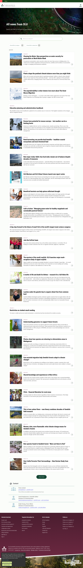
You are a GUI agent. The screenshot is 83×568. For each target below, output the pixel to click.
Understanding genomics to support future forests (40, 322)
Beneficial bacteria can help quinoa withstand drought (41, 191)
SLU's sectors (24, 528)
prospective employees (27, 526)
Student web (4, 520)
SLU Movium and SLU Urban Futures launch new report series (44, 174)
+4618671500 (29, 489)
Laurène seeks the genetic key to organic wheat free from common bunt (45, 293)
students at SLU (25, 522)
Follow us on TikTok (67, 524)
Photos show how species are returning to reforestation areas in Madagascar (45, 340)
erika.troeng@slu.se (24, 507)
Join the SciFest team (30, 240)
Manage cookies (34, 550)
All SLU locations (45, 520)
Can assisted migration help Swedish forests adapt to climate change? (44, 359)
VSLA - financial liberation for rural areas (37, 392)
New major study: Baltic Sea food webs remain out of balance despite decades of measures (46, 158)
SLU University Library (6, 522)
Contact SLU (44, 530)
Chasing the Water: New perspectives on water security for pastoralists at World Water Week (43, 57)
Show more (41, 477)
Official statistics (5, 532)
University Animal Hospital (7, 524)
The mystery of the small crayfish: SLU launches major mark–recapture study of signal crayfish (44, 258)
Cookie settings (5, 560)
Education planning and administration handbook (26, 108)
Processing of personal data (44, 550)
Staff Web (3, 534)
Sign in (2, 536)
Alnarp (43, 522)
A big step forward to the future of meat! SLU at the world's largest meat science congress (40, 227)
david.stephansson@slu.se (26, 500)
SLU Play (64, 528)
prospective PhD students (27, 524)
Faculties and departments (7, 526)
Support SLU (44, 532)
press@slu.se (22, 489)
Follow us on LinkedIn (67, 522)
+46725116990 (45, 500)
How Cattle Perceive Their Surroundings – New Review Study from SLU (45, 462)
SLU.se (6, 1)
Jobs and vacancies (46, 528)
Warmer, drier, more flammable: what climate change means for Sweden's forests (44, 428)
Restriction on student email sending (22, 310)
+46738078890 (42, 507)
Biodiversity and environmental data (9, 530)
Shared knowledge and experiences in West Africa (40, 375)
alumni (23, 530)
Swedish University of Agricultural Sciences (10, 6)
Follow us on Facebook (67, 526)
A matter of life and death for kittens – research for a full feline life (45, 275)
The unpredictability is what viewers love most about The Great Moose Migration (44, 92)
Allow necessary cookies (7, 562)
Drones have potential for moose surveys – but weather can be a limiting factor (45, 122)
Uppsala (44, 526)
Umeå (43, 524)
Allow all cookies (7, 564)
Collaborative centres (5, 528)
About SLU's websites (25, 550)
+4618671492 (36, 500)
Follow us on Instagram (68, 520)
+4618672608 (33, 507)
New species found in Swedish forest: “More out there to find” (44, 444)
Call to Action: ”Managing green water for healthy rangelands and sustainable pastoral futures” (45, 210)
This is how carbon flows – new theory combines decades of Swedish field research (46, 410)
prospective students (26, 520)
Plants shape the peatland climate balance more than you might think (46, 74)
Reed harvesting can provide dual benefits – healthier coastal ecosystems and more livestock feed (44, 141)
